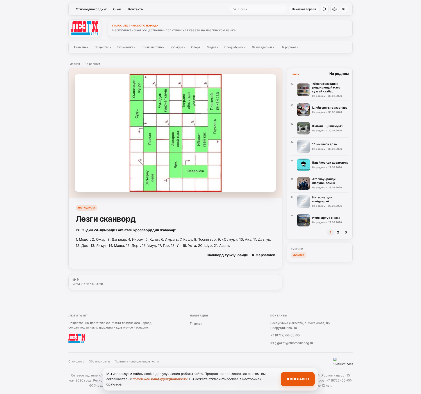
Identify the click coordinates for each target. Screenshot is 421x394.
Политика (81, 47)
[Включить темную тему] (325, 9)
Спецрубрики (234, 47)
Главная (74, 63)
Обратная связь (99, 361)
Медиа (212, 47)
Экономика (126, 47)
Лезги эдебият (263, 47)
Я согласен (298, 379)
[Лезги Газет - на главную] (84, 28)
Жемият (298, 254)
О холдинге (76, 361)
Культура (178, 47)
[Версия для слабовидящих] (334, 9)
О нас (117, 9)
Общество (103, 47)
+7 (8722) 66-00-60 (285, 335)
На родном (289, 47)
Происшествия (152, 47)
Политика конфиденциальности (137, 361)
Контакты (135, 9)
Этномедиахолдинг (91, 9)
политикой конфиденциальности (160, 379)
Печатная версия (304, 9)
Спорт (195, 47)
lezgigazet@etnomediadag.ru (291, 343)
